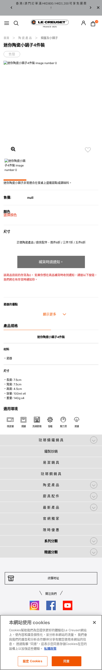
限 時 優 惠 (51, 530)
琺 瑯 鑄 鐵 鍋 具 (51, 440)
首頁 (7, 38)
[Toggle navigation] (6, 23)
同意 (66, 661)
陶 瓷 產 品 (25, 38)
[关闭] (94, 622)
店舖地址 (53, 578)
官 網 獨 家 (51, 518)
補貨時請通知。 (51, 262)
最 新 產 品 (51, 507)
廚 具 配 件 (51, 496)
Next (91, 8)
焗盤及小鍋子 (49, 38)
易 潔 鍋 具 (51, 462)
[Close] (98, 8)
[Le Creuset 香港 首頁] (50, 23)
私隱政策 (50, 648)
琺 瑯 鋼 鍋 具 (51, 474)
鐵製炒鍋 (51, 451)
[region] (51, 642)
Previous (11, 8)
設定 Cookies (32, 661)
